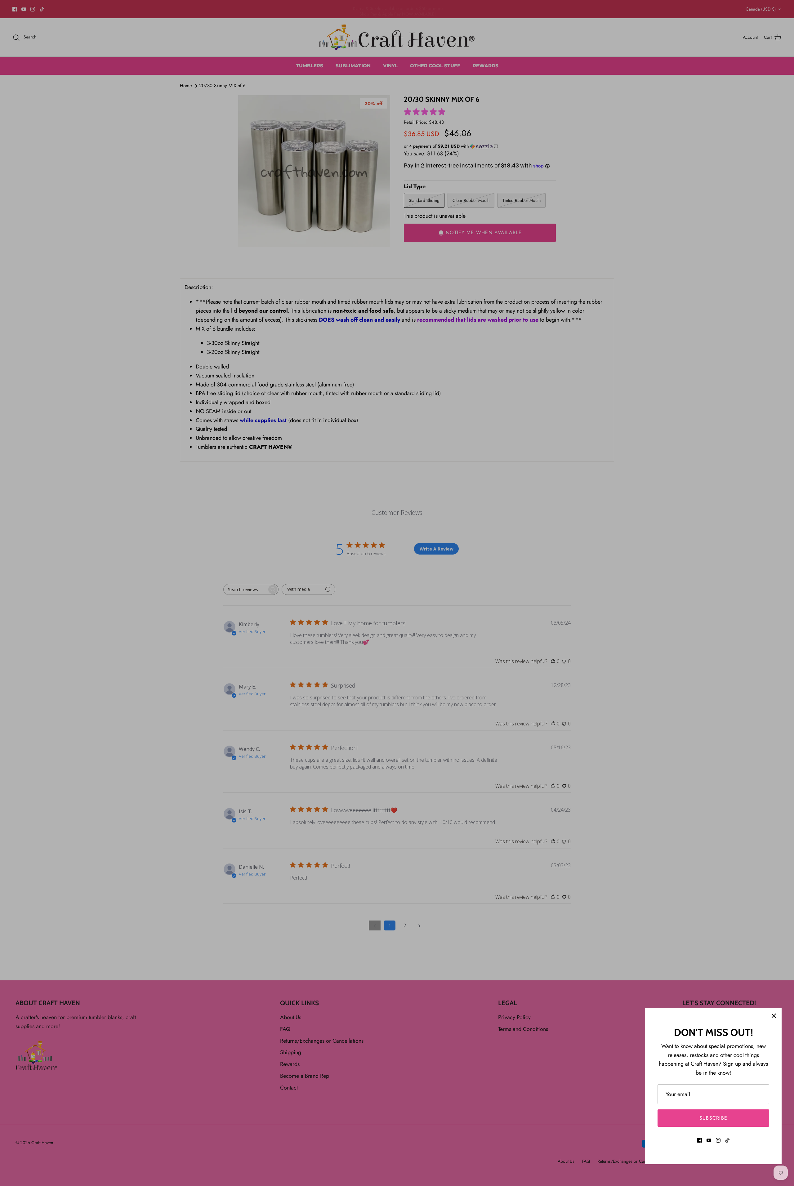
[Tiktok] (727, 1140)
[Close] (774, 1016)
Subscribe (713, 1117)
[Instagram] (718, 1140)
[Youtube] (709, 1140)
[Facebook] (699, 1140)
